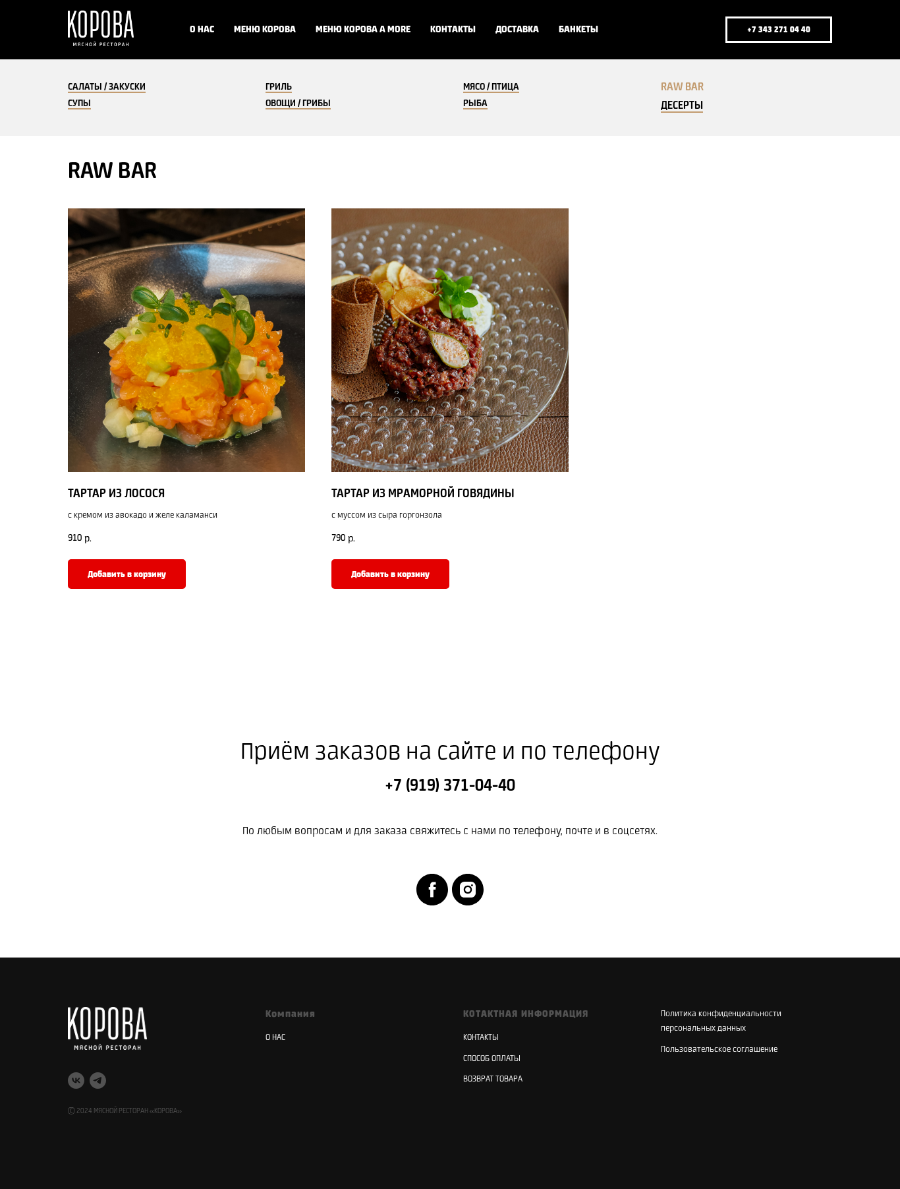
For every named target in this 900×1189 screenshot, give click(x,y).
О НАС (202, 29)
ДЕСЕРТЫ (682, 106)
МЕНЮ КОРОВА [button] (265, 29)
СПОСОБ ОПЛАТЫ (491, 1059)
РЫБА (475, 103)
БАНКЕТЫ (578, 29)
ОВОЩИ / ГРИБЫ (298, 103)
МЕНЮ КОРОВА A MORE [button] (363, 29)
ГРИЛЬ (279, 87)
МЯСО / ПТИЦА (491, 87)
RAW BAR (682, 88)
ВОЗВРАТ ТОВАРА (492, 1079)
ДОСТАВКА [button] (517, 29)
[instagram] (468, 889)
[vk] (663, 30)
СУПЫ (79, 103)
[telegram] (692, 30)
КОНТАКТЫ (453, 29)
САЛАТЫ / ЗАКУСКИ (107, 87)
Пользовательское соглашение (719, 1049)
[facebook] (432, 889)
